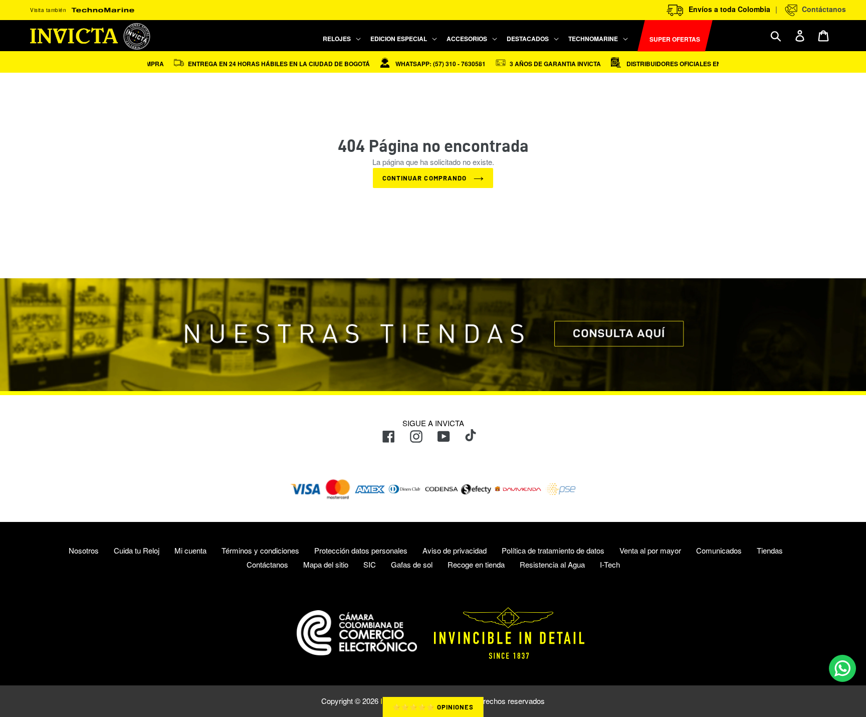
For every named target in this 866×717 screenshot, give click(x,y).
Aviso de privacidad (454, 550)
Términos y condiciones (260, 550)
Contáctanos (822, 9)
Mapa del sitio (325, 564)
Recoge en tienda (476, 564)
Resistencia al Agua (552, 564)
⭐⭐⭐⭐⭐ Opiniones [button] (433, 707)
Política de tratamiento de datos (553, 550)
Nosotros (84, 550)
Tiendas (770, 550)
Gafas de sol (411, 564)
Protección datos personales (360, 550)
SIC (369, 564)
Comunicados (719, 550)
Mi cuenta (190, 550)
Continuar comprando (425, 178)
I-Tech (610, 564)
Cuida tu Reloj (136, 550)
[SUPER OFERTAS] (633, 36)
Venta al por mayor (650, 550)
